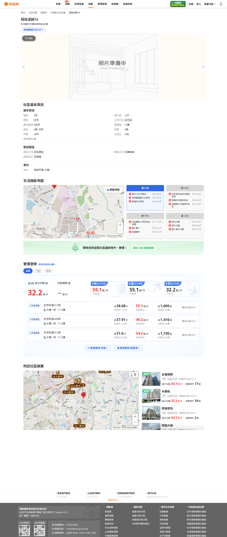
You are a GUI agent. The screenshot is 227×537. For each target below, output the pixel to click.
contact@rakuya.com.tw (77, 528)
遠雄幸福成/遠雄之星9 (157, 497)
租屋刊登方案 (138, 515)
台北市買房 (61, 497)
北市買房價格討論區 (196, 511)
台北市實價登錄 (124, 497)
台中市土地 (91, 501)
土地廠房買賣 (111, 531)
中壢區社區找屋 (58, 12)
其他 (48, 270)
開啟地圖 (115, 189)
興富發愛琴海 (153, 501)
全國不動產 (165, 531)
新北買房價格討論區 (196, 515)
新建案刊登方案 (139, 519)
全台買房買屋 (111, 527)
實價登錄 (109, 519)
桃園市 (44, 12)
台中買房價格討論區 (196, 527)
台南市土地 (91, 497)
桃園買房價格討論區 (196, 523)
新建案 (108, 511)
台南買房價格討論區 (196, 531)
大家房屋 (164, 515)
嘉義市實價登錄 (124, 501)
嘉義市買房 (61, 501)
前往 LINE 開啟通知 (143, 248)
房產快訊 (109, 523)
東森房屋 (164, 519)
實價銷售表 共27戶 (32, 29)
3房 (38, 270)
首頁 (23, 12)
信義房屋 (164, 511)
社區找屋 (33, 12)
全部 (28, 270)
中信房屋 (164, 523)
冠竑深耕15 (74, 12)
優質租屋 (109, 515)
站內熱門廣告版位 (140, 523)
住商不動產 (165, 527)
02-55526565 (72, 524)
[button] (24, 67)
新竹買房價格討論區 (196, 519)
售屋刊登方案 (138, 511)
